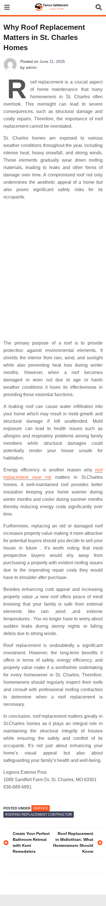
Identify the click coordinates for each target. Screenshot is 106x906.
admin (31, 67)
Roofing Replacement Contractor (38, 815)
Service (40, 808)
